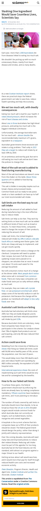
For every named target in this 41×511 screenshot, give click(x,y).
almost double (24, 135)
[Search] (38, 3)
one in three (12, 123)
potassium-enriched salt (22, 291)
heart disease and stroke (17, 119)
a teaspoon (17, 140)
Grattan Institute (17, 472)
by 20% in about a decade (28, 239)
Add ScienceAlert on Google (14, 29)
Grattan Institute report (19, 93)
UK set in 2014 (23, 408)
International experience (12, 370)
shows (4, 348)
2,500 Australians (26, 53)
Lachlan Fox (32, 472)
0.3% (18, 319)
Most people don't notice (28, 273)
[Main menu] (3, 3)
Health (4, 22)
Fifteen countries (19, 393)
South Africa (7, 241)
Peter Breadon (7, 469)
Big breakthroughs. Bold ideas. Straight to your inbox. (21, 492)
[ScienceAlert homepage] (20, 2)
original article (23, 484)
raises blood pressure (11, 116)
